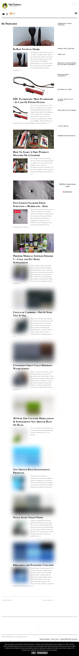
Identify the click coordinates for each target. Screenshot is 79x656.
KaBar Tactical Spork (26, 49)
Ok (33, 653)
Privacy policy (42, 653)
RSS (14, 13)
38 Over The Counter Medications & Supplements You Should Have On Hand (33, 421)
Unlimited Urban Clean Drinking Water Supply (32, 366)
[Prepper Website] (67, 178)
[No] (77, 649)
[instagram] (7, 13)
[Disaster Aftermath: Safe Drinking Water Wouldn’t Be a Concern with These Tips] (39, 632)
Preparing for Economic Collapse (33, 565)
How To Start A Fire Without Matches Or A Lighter (31, 153)
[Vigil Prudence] (11, 8)
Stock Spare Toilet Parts (28, 517)
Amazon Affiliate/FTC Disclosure (68, 639)
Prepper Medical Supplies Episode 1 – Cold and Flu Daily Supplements (33, 259)
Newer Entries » (48, 600)
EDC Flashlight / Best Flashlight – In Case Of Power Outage (33, 100)
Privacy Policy (55, 639)
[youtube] (3, 13)
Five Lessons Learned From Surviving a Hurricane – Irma (30, 204)
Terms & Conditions (45, 639)
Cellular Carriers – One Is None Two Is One (32, 313)
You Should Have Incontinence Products (31, 470)
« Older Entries (7, 600)
